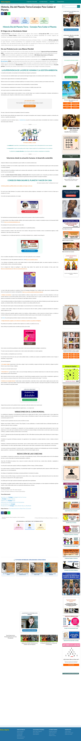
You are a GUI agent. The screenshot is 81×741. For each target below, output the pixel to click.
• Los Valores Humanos (43, 1)
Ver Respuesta (71, 195)
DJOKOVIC (76, 357)
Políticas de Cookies (68, 734)
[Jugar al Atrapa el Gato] (71, 374)
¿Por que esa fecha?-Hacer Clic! (71, 54)
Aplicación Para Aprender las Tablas (71, 640)
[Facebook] (2, 13)
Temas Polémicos (36, 734)
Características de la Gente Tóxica (71, 546)
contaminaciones (22, 119)
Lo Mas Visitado (68, 731)
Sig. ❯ (78, 186)
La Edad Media (19, 734)
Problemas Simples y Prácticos (71, 558)
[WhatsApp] (8, 13)
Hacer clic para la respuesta (29, 399)
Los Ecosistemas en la (8, 504)
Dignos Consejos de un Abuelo (67, 240)
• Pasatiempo (52, 1)
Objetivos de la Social (8, 500)
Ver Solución (71, 664)
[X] (5, 13)
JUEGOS (67, 107)
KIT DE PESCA (67, 105)
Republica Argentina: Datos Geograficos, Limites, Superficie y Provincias (13, 518)
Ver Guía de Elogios (30, 211)
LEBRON (71, 355)
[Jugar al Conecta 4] (71, 491)
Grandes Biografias (20, 738)
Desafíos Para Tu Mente (71, 522)
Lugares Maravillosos (52, 732)
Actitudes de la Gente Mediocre (71, 570)
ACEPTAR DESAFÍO (29, 105)
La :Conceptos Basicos (8, 498)
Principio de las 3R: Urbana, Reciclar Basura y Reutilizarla (16, 505)
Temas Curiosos (52, 734)
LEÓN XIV (76, 355)
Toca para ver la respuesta (29, 286)
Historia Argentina (20, 731)
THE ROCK (65, 355)
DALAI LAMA (65, 357)
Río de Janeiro (4, 61)
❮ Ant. (65, 186)
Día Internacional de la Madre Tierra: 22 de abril (20, 508)
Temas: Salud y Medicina (37, 731)
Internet (3, 317)
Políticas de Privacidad (69, 732)
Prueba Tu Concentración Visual (71, 628)
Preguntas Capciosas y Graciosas (71, 534)
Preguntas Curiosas (52, 735)
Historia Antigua (20, 732)
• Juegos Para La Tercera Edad (32, 1)
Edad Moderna (19, 735)
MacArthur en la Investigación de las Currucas (13, 497)
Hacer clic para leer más (71, 77)
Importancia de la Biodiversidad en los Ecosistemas (12, 502)
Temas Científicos (36, 732)
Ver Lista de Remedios (29, 250)
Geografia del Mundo (53, 731)
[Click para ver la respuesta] (76, 147)
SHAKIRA (71, 357)
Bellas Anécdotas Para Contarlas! (68, 251)
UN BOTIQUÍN (75, 105)
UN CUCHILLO (75, 107)
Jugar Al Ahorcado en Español (71, 510)
